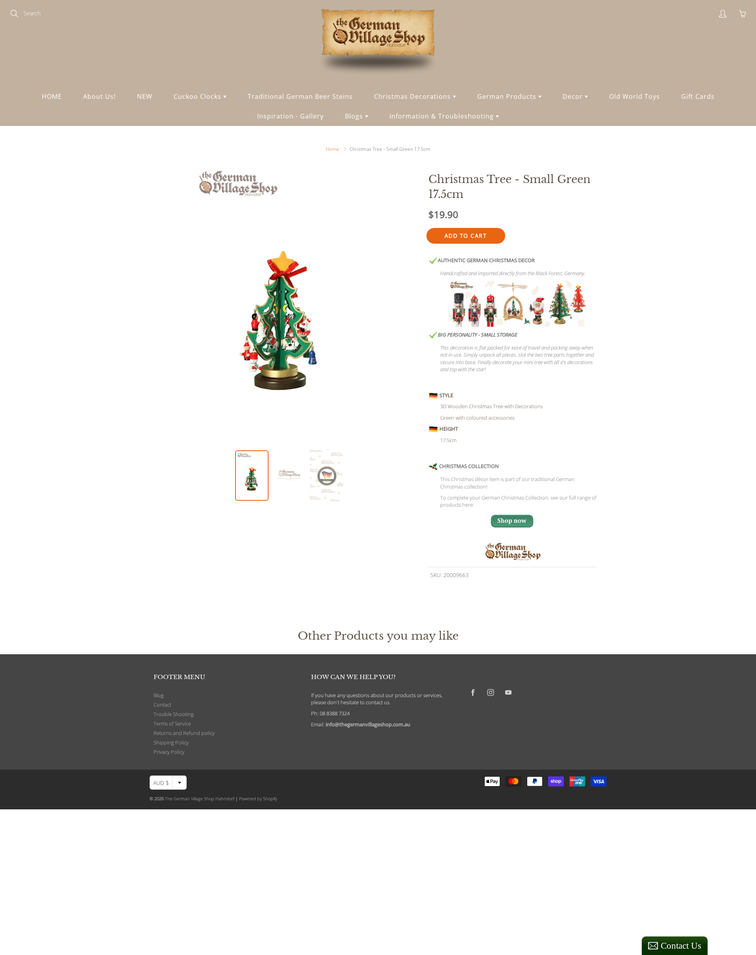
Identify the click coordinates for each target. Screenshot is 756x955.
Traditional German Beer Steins (300, 96)
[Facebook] (473, 693)
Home (332, 149)
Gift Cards (698, 96)
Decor (574, 96)
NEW (144, 96)
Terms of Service (172, 723)
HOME (52, 96)
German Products (507, 96)
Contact (162, 704)
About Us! (99, 96)
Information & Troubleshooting (442, 116)
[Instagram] (490, 693)
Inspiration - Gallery (290, 116)
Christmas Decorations (413, 96)
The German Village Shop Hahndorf (199, 798)
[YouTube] (508, 693)
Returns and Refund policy (184, 733)
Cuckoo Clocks (198, 96)
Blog (159, 695)
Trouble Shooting (174, 714)
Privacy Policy (169, 752)
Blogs (355, 116)
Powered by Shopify (258, 798)
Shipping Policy (171, 742)
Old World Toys (634, 96)
